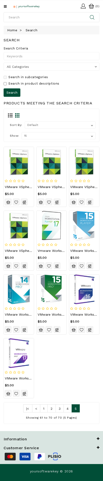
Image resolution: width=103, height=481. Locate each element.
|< (27, 409)
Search (32, 30)
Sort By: (16, 125)
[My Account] (83, 5)
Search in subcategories (28, 77)
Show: (14, 135)
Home (12, 30)
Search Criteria (16, 48)
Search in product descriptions (33, 83)
